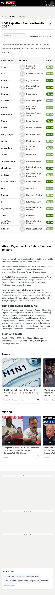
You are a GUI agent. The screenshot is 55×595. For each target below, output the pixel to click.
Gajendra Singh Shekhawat (33, 175)
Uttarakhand (30, 329)
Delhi (23, 326)
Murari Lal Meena (34, 127)
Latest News (9, 576)
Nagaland (34, 318)
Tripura (40, 321)
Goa (49, 310)
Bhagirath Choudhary (31, 67)
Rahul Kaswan (32, 121)
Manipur (5, 318)
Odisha (43, 318)
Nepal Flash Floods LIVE (39, 581)
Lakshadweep (32, 326)
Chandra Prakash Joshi (34, 114)
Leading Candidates (10, 343)
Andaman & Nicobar (31, 323)
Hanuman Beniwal (34, 195)
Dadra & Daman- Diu (10, 326)
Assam (37, 310)
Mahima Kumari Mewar (33, 208)
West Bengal (16, 323)
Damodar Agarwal (34, 100)
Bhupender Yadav (34, 74)
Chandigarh (46, 323)
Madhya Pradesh (26, 315)
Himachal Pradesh (25, 313)
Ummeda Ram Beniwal (32, 87)
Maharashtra (40, 315)
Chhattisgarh (7, 329)
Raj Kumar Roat (33, 80)
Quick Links (9, 571)
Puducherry (45, 326)
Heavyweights (35, 341)
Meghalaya (15, 318)
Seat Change (28, 338)
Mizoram (25, 318)
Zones (17, 341)
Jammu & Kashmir (42, 313)
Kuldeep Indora (33, 134)
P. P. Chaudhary (33, 202)
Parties (24, 341)
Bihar (44, 310)
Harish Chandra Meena (33, 222)
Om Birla (30, 188)
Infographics (7, 341)
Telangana (41, 329)
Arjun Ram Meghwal (31, 107)
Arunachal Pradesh (10, 310)
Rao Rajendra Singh (32, 148)
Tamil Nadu (31, 321)
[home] (10, 3)
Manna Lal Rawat (34, 229)
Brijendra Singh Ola (33, 168)
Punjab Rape (9, 585)
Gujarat (5, 313)
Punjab (5, 321)
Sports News (23, 581)
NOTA (44, 341)
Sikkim (22, 321)
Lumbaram (31, 154)
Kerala (14, 315)
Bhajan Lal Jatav (34, 181)
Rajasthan (13, 321)
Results (5, 338)
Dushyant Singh (33, 161)
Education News (32, 576)
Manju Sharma (33, 141)
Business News (10, 581)
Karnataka (6, 315)
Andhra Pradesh (26, 310)
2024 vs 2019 (15, 338)
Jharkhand (18, 329)
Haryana (13, 313)
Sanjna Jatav (32, 94)
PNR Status (20, 576)
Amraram (30, 215)
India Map (39, 338)
